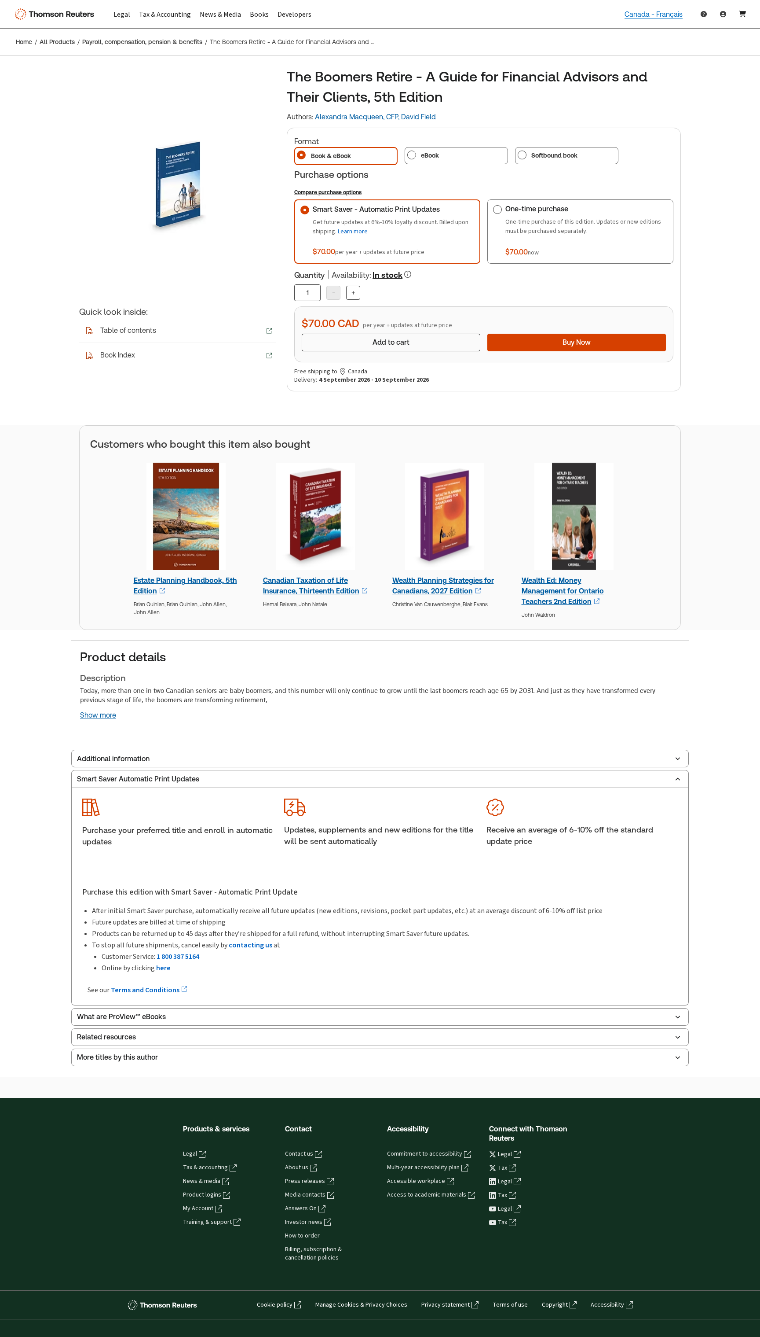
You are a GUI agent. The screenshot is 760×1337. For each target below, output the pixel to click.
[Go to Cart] (742, 14)
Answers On (301, 1208)
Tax (502, 1168)
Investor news (303, 1222)
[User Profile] (723, 14)
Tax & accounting (205, 1167)
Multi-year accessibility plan (423, 1167)
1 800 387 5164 (178, 956)
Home (24, 41)
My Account (198, 1208)
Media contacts (305, 1195)
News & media (201, 1181)
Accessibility (607, 1305)
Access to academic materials (426, 1195)
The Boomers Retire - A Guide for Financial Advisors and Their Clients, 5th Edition (292, 41)
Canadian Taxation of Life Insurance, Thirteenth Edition (311, 585)
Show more (98, 715)
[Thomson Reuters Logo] (56, 14)
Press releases (305, 1181)
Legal (190, 1154)
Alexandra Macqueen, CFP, (358, 117)
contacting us (250, 945)
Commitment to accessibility (424, 1154)
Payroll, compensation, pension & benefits (142, 41)
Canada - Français (654, 14)
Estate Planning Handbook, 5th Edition (185, 585)
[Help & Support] (703, 14)
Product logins (202, 1195)
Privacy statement (445, 1305)
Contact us (299, 1154)
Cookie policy (274, 1305)
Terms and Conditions (146, 989)
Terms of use (510, 1305)
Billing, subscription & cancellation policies (313, 1253)
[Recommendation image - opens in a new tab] (186, 519)
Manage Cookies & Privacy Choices (361, 1305)
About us (296, 1167)
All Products (57, 41)
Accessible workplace (416, 1181)
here (163, 967)
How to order (302, 1236)
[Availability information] (407, 274)
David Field (418, 117)
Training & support (207, 1222)
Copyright (555, 1305)
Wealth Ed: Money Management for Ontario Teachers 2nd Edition (563, 591)
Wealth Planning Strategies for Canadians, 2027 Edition (443, 585)
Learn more (353, 231)
